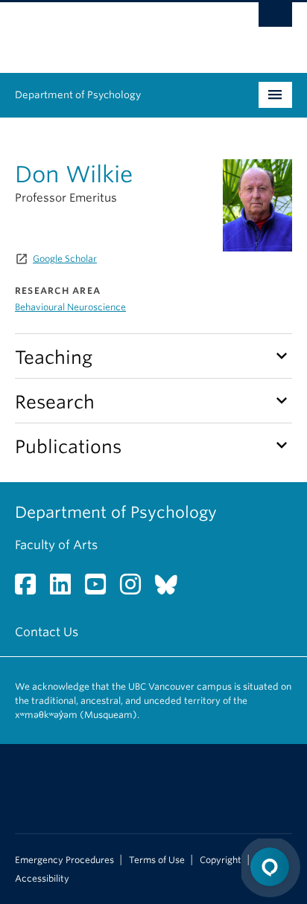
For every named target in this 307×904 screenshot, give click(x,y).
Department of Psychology (78, 94)
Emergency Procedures (64, 860)
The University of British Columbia (112, 30)
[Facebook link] (31, 589)
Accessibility (42, 878)
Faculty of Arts (56, 545)
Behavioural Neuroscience (70, 306)
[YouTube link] (101, 589)
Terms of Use (157, 860)
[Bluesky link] (172, 589)
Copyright (220, 860)
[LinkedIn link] (66, 589)
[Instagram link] (136, 589)
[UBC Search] (275, 18)
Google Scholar (65, 258)
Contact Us (46, 632)
